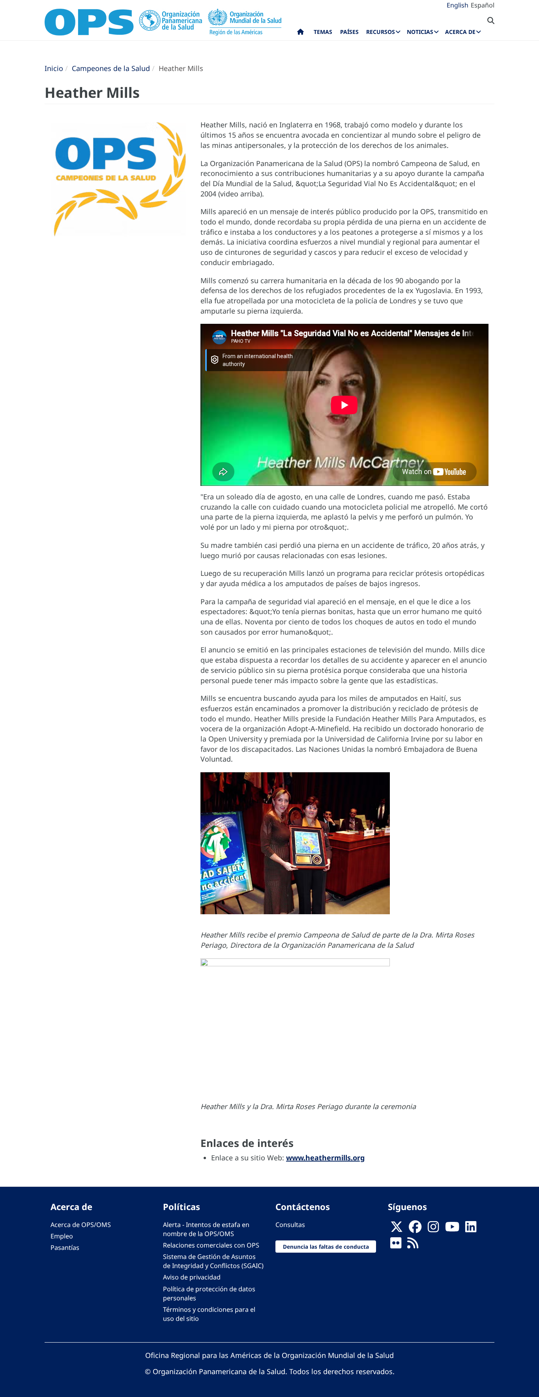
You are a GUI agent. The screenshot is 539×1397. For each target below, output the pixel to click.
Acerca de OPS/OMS (81, 1224)
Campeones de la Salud (111, 68)
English (457, 5)
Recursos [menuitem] (380, 31)
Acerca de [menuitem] (460, 31)
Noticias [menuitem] (420, 31)
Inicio (54, 68)
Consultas (290, 1224)
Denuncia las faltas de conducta (326, 1246)
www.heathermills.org (325, 1157)
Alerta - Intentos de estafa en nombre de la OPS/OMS (206, 1229)
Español (482, 5)
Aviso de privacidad (192, 1277)
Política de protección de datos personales (209, 1293)
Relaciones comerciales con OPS (211, 1245)
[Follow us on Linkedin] (470, 1229)
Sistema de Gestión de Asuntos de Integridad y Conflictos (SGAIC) (213, 1261)
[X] (396, 1229)
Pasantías (65, 1247)
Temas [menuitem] (323, 31)
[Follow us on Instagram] (433, 1229)
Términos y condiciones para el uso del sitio (209, 1314)
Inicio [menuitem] (300, 33)
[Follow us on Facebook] (415, 1229)
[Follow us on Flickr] (395, 1245)
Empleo (62, 1236)
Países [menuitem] (349, 31)
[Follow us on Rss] (412, 1245)
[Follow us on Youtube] (452, 1229)
